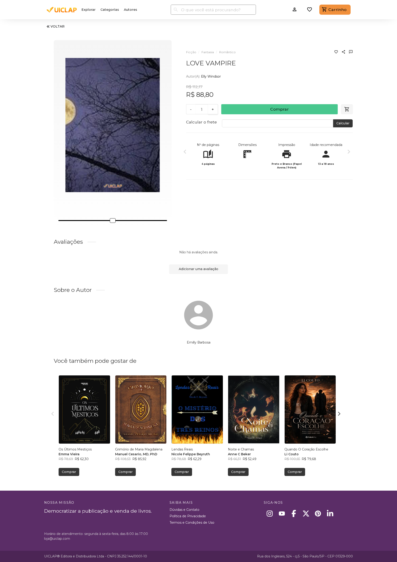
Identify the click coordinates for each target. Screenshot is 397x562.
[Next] (349, 152)
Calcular (342, 123)
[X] (306, 513)
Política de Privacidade (188, 516)
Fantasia (207, 52)
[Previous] (185, 152)
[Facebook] (294, 513)
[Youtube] (282, 513)
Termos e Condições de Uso (192, 522)
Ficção (191, 52)
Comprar (279, 109)
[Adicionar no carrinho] (347, 109)
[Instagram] (270, 513)
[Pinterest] (318, 513)
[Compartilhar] (343, 52)
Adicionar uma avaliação (198, 269)
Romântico (227, 52)
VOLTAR (58, 26)
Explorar (89, 10)
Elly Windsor (211, 76)
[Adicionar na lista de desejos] (336, 52)
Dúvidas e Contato (184, 510)
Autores (130, 10)
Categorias (109, 10)
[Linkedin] (330, 513)
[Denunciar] (351, 52)
